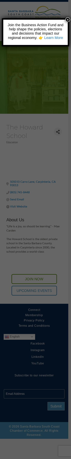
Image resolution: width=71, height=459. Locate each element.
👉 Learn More (51, 38)
